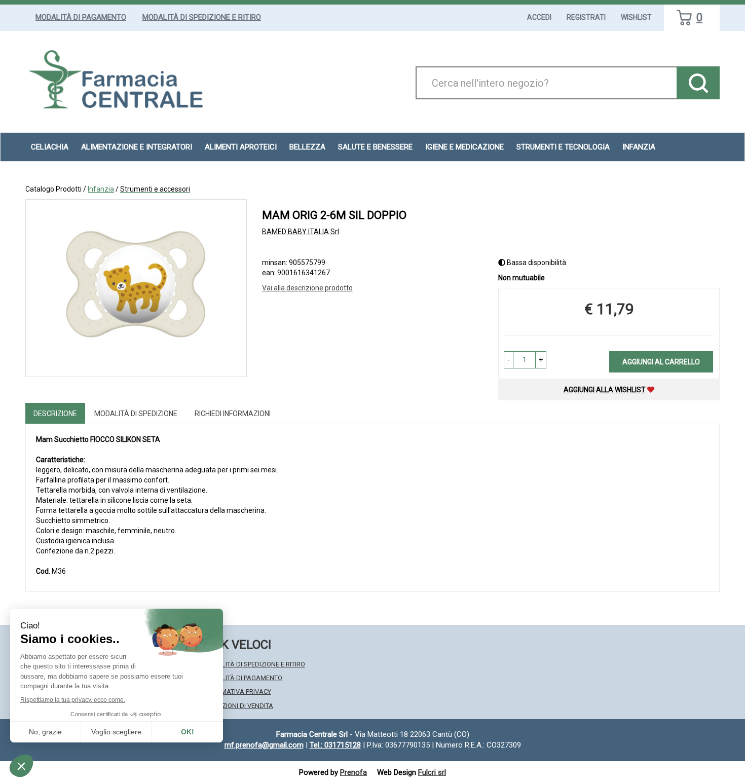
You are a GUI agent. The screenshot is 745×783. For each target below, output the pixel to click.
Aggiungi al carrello (661, 362)
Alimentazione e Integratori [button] (136, 147)
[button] (508, 359)
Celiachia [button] (49, 147)
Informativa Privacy (237, 691)
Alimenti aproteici (241, 147)
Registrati (586, 17)
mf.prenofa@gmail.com (264, 745)
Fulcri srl (432, 772)
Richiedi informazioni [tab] (233, 413)
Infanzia (101, 189)
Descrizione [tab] (55, 413)
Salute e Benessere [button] (375, 147)
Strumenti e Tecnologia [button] (563, 147)
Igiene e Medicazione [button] (464, 147)
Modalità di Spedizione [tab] (135, 413)
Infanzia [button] (638, 147)
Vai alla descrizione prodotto (307, 288)
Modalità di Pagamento (80, 17)
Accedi (539, 17)
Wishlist (636, 17)
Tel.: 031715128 (335, 745)
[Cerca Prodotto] (698, 82)
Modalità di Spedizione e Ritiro (201, 17)
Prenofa (353, 772)
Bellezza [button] (307, 147)
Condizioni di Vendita (238, 706)
